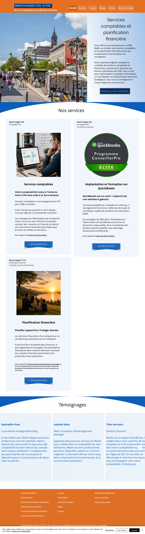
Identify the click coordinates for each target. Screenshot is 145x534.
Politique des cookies (103, 502)
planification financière (111, 51)
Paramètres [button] (109, 530)
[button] (82, 8)
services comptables (125, 48)
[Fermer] (142, 530)
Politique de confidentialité (21, 531)
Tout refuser (121, 530)
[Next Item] (140, 447)
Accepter (134, 530)
